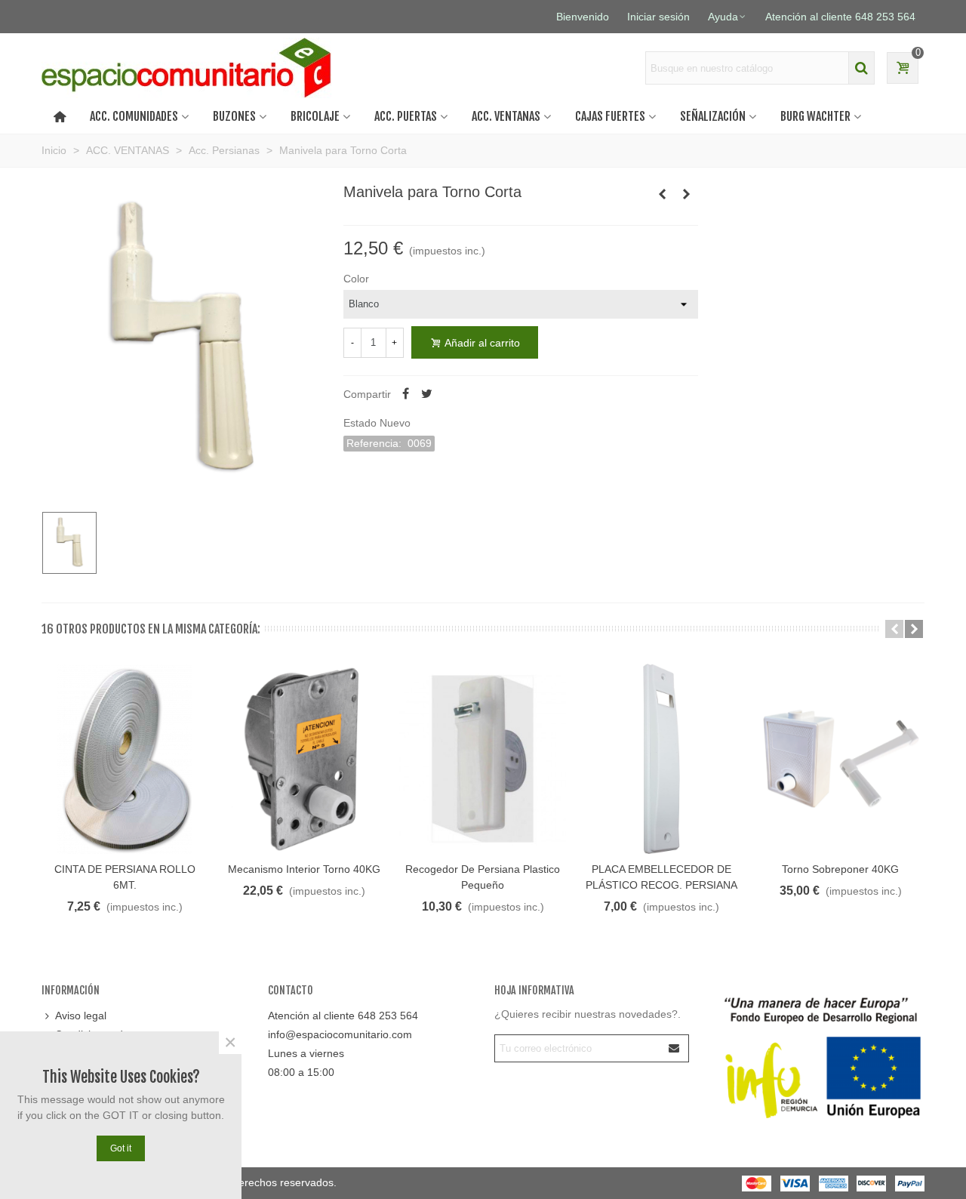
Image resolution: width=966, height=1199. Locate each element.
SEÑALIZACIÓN (713, 116)
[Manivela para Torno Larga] (686, 194)
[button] (894, 629)
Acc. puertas (405, 116)
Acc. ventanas (506, 116)
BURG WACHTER (815, 116)
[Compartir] (406, 394)
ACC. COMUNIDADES (134, 116)
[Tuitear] (427, 394)
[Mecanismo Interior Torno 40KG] (662, 194)
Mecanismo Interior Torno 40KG (304, 869)
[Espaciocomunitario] (191, 68)
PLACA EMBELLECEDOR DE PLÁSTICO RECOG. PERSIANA (661, 877)
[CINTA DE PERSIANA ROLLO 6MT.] (125, 759)
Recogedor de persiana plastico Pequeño (482, 877)
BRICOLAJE (315, 116)
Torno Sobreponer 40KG (840, 869)
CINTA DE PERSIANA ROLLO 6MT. (124, 877)
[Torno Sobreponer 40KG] (840, 759)
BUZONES (234, 116)
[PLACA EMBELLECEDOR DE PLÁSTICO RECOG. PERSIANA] (661, 759)
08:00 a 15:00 (301, 1072)
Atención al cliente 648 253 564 (343, 1015)
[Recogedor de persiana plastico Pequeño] (482, 759)
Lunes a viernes (306, 1053)
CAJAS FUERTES (610, 116)
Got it (120, 1148)
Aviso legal (80, 1015)
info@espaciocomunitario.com (340, 1034)
